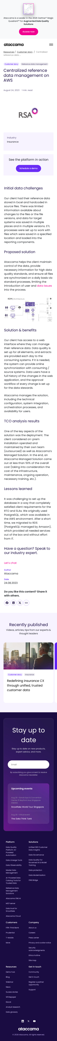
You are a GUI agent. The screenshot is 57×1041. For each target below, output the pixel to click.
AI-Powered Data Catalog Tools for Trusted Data (13, 880)
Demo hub (10, 972)
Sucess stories (12, 992)
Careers (32, 932)
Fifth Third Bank (12, 927)
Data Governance (36, 855)
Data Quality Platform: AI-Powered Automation (11, 851)
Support (32, 989)
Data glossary (12, 1012)
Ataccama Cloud (13, 916)
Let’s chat (10, 563)
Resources (9, 51)
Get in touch (34, 977)
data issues (44, 286)
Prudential (10, 932)
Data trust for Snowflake (11, 909)
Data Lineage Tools (14, 860)
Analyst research (13, 1007)
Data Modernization (37, 875)
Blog (8, 977)
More (8, 942)
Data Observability (14, 865)
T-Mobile (9, 937)
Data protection (35, 870)
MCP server (10, 903)
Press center (34, 937)
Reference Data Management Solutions (12, 891)
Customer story (25, 51)
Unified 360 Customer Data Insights (38, 848)
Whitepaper (11, 997)
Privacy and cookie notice (40, 942)
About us (32, 927)
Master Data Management (12, 871)
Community (34, 972)
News (8, 987)
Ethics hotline (34, 955)
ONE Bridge (33, 880)
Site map (32, 960)
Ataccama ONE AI (13, 898)
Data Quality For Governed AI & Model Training (38, 862)
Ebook (8, 1002)
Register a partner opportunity (36, 983)
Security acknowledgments (37, 949)
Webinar (9, 982)
